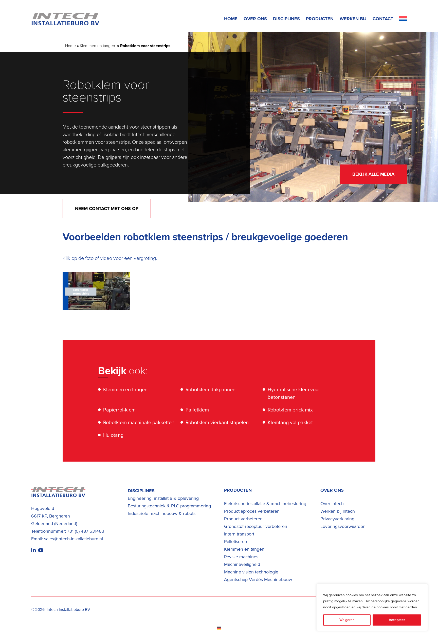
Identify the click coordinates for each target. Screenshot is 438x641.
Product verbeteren (243, 518)
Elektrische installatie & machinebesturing (265, 503)
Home (231, 18)
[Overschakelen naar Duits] (219, 628)
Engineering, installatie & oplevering (163, 498)
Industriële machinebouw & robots (161, 513)
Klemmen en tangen (98, 46)
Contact (383, 18)
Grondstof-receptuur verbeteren (255, 526)
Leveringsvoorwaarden (343, 526)
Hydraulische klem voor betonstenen (294, 393)
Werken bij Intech (337, 511)
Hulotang (113, 435)
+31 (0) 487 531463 (85, 531)
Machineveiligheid (242, 564)
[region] (372, 607)
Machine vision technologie (251, 572)
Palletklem (197, 409)
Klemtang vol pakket (290, 422)
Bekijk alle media (373, 174)
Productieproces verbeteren (252, 511)
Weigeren (347, 620)
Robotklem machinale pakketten (138, 422)
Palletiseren (235, 541)
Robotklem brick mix (290, 409)
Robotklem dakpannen (210, 389)
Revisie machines (241, 556)
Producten (320, 18)
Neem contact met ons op (106, 208)
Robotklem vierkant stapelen (217, 422)
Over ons (255, 18)
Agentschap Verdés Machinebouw (258, 579)
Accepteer (397, 620)
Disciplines (286, 18)
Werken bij (353, 18)
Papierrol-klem (119, 409)
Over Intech (332, 503)
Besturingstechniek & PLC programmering (169, 506)
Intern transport (239, 534)
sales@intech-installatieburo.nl (73, 538)
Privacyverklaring (337, 518)
